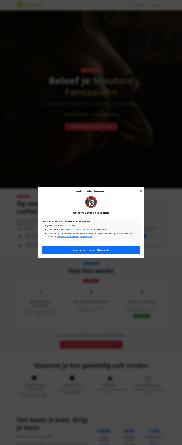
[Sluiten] (141, 191)
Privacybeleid (86, 236)
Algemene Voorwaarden (68, 236)
